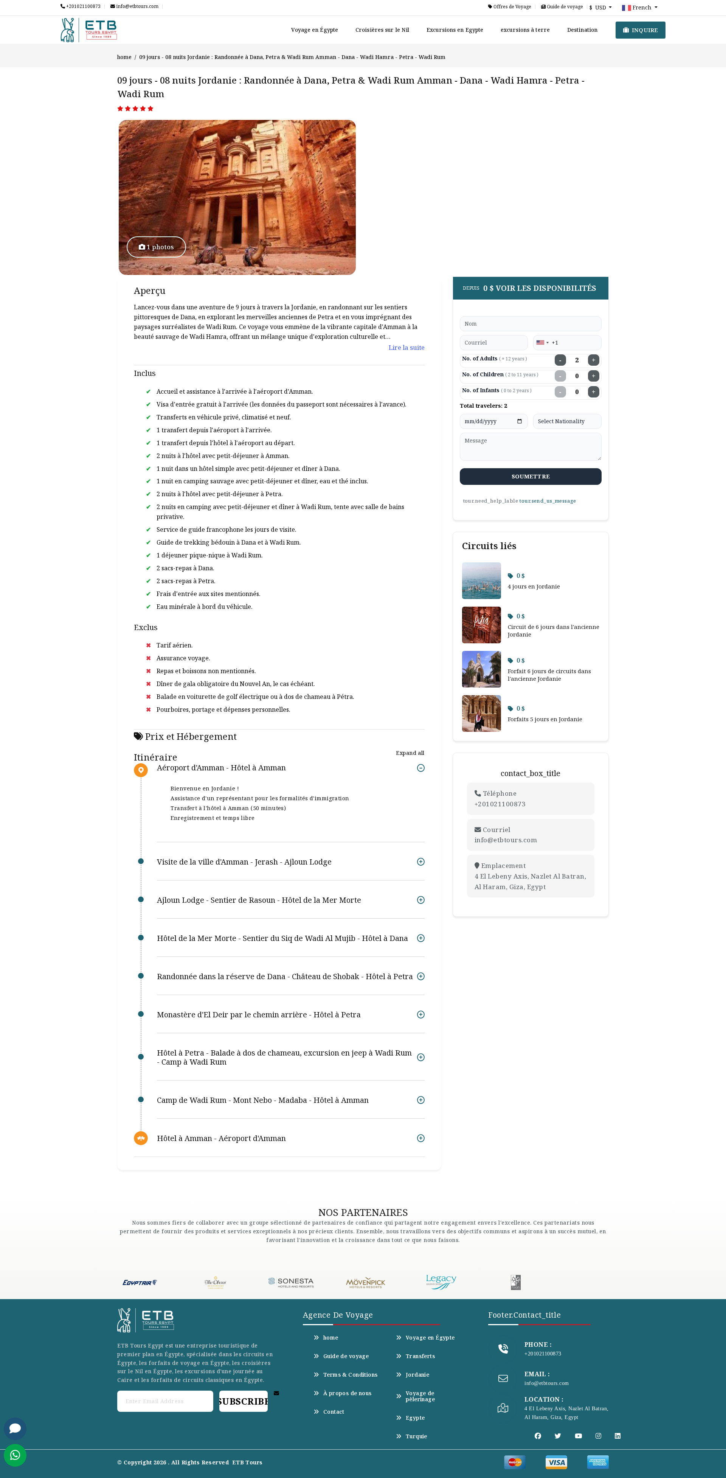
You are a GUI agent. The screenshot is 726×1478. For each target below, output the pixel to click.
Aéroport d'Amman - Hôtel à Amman (221, 768)
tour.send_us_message (547, 500)
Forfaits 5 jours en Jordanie (545, 719)
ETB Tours (247, 1462)
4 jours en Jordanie (534, 586)
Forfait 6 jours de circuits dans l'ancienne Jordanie (549, 674)
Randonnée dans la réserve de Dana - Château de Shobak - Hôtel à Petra (285, 976)
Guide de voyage (564, 7)
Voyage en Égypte (314, 29)
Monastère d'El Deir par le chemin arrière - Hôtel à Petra (259, 1014)
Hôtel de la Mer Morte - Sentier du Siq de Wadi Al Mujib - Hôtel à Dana (282, 938)
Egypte (415, 1418)
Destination (582, 29)
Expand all (410, 752)
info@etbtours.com (136, 6)
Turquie (416, 1436)
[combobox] (542, 342)
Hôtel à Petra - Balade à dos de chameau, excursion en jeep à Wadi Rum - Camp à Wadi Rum (284, 1057)
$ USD (598, 7)
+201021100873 (83, 6)
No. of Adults (494, 358)
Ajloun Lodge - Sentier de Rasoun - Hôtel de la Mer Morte (259, 900)
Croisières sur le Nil (382, 29)
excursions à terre (525, 29)
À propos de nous (347, 1393)
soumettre (531, 476)
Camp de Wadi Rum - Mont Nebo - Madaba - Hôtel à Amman (263, 1100)
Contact (333, 1412)
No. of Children (500, 374)
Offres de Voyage (511, 7)
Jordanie (417, 1375)
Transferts (420, 1356)
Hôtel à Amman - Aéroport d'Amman (221, 1138)
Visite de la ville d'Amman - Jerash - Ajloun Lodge (244, 862)
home (124, 57)
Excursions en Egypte (455, 29)
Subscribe (243, 1401)
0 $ (521, 575)
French (642, 7)
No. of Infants (497, 390)
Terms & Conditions (350, 1375)
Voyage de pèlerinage (420, 1396)
